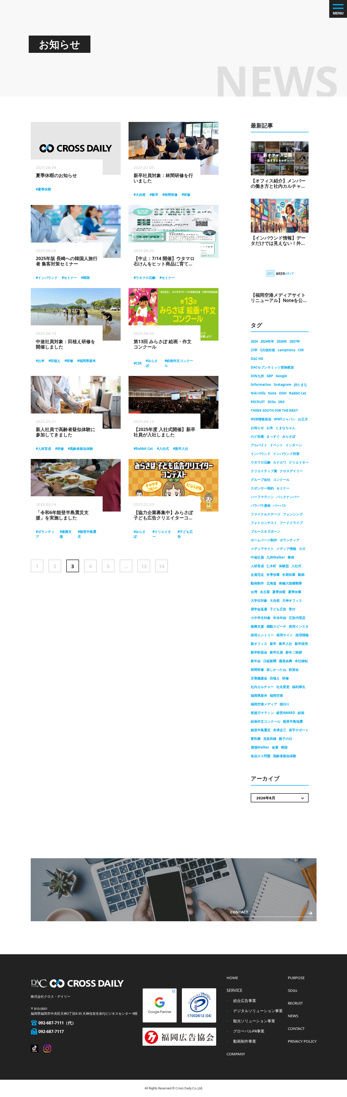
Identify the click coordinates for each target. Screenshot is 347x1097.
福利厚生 (298, 687)
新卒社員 (276, 652)
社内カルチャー (262, 687)
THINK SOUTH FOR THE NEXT (274, 410)
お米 (269, 427)
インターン (294, 445)
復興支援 (257, 626)
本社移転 (301, 661)
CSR (301, 350)
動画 (301, 574)
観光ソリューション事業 (254, 1020)
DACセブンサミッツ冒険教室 (272, 367)
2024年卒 (267, 341)
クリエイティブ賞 (264, 471)
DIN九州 (257, 376)
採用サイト (284, 635)
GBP (269, 376)
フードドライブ (291, 522)
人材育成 (257, 566)
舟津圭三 (279, 730)
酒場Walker (260, 747)
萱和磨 (256, 738)
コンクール (281, 479)
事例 (291, 557)
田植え (275, 678)
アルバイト (259, 445)
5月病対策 (267, 350)
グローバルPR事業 (248, 1031)
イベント (276, 445)
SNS (281, 402)
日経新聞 (269, 661)
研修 (285, 678)
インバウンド (261, 453)
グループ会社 (261, 479)
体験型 (284, 566)
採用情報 (302, 635)
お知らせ (257, 427)
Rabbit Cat (297, 393)
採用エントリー (262, 635)
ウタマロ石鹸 (261, 462)
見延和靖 (269, 738)
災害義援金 (259, 678)
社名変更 (283, 687)
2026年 (282, 341)
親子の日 (285, 738)
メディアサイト (262, 548)
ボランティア (289, 540)
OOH (283, 393)
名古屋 (265, 592)
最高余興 (285, 661)
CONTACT (296, 1028)
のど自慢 (257, 436)
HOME (232, 977)
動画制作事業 (244, 1041)
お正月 (303, 419)
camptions (286, 350)
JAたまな (300, 384)
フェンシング (293, 514)
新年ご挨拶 (294, 652)
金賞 (275, 747)
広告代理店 (297, 617)
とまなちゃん (285, 427)
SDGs (271, 402)
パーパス (279, 505)
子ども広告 (278, 609)
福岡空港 (276, 695)
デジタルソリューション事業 (258, 1010)
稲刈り (285, 704)
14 (161, 566)
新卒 (273, 643)
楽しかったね (276, 669)
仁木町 (271, 566)
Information (261, 384)
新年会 (256, 661)
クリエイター (299, 462)
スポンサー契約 (262, 488)
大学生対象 (259, 600)
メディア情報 (286, 548)
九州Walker (275, 557)
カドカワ (279, 462)
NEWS (293, 1015)
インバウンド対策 (286, 453)
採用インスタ (299, 626)
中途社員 (257, 557)
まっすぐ (273, 436)
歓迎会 (294, 669)
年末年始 (279, 617)
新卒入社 (285, 643)
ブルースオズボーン (265, 531)
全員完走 (257, 574)
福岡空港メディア (264, 704)
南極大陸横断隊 (290, 583)
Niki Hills (258, 393)
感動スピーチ (276, 626)
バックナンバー (287, 497)
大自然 (275, 600)
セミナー (283, 488)
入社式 (296, 566)
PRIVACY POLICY (302, 1041)
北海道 (271, 583)
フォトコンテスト (264, 522)
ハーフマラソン (262, 497)
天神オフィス (292, 600)
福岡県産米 (259, 695)
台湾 (254, 592)
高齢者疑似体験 (284, 756)
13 (144, 566)
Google (281, 376)
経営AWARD (285, 712)
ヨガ (302, 548)
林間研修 (257, 669)
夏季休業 (294, 592)
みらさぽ (288, 436)
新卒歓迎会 (259, 652)
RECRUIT (258, 402)
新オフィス (259, 643)
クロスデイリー (291, 471)
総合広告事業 (244, 1000)
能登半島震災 (261, 730)
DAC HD (257, 358)
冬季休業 (273, 574)
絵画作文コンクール (265, 721)
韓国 (284, 747)
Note (272, 393)
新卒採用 (301, 643)
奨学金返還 (259, 609)
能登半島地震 (293, 721)
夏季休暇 (279, 592)
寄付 (292, 609)
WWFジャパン (284, 419)
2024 (254, 341)
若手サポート (299, 730)
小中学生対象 (261, 617)
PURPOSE (296, 977)
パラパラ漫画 (261, 505)
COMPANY (236, 1053)
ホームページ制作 (264, 540)
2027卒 (295, 341)
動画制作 (257, 583)
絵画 (301, 712)
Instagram (282, 384)
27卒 (254, 350)
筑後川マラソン (262, 712)
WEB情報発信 (261, 419)
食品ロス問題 (261, 756)
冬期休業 (288, 574)
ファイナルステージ (265, 514)
